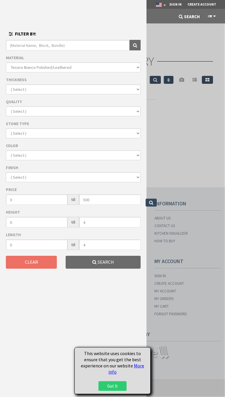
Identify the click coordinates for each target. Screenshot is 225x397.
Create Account (202, 4)
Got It (112, 386)
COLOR (12, 145)
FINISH (12, 167)
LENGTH (13, 234)
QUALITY (14, 101)
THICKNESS (16, 79)
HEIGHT (13, 212)
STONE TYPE (17, 123)
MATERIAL (15, 57)
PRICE (11, 189)
